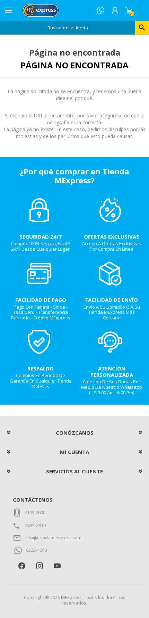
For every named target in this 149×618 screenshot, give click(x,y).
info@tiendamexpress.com (53, 537)
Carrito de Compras (129, 10)
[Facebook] (21, 565)
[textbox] (67, 28)
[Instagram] (39, 565)
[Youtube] (57, 565)
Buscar (142, 28)
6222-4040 (36, 550)
